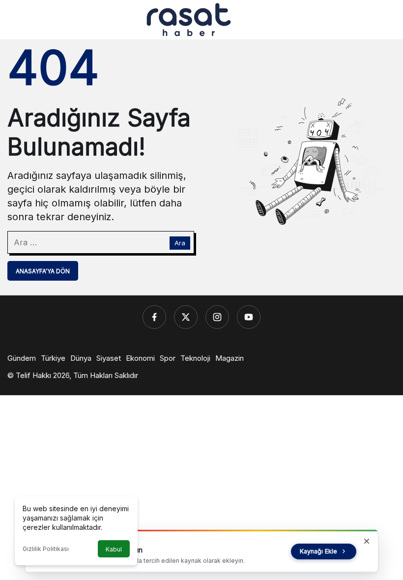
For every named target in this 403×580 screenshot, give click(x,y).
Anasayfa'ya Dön (43, 271)
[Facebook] (154, 317)
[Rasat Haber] (188, 19)
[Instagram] (217, 317)
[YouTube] (248, 317)
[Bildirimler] (388, 20)
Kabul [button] (114, 549)
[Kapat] (366, 541)
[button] (367, 20)
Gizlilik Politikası (46, 548)
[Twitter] (186, 317)
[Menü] (15, 20)
